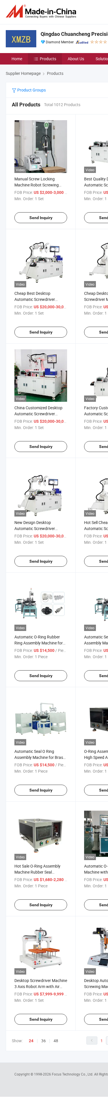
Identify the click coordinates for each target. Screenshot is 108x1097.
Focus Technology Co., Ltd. (73, 1074)
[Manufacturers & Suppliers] (42, 11)
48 (56, 1040)
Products (48, 58)
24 (31, 1040)
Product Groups (31, 90)
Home (17, 58)
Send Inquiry (40, 217)
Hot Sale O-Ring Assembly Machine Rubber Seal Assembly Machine (37, 872)
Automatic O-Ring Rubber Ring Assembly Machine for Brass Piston (38, 643)
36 (43, 1040)
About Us (76, 58)
